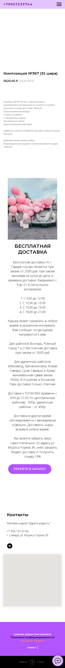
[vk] (9, 546)
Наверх (31, 647)
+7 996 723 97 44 (17, 531)
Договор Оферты (32, 640)
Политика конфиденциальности (32, 637)
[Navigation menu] (59, 4)
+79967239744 (18, 4)
